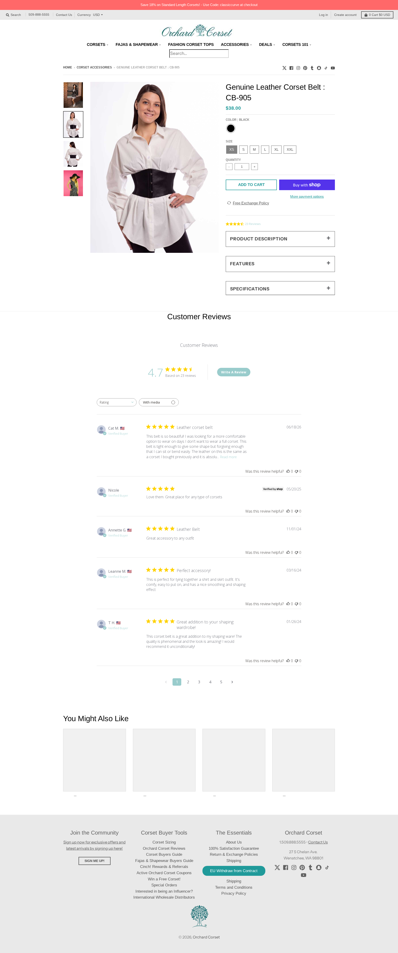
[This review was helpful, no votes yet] (288, 471)
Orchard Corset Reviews (164, 848)
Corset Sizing (164, 842)
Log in (323, 15)
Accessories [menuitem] (235, 44)
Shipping (233, 881)
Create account (345, 15)
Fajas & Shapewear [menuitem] (137, 44)
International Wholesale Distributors (164, 897)
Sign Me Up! (95, 861)
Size (229, 141)
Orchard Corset (206, 937)
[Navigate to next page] (232, 682)
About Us (234, 842)
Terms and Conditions (233, 887)
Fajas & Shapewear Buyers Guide (164, 861)
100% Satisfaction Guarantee (234, 848)
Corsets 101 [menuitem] (295, 44)
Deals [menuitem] (265, 44)
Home (67, 67)
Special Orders (164, 885)
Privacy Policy (233, 893)
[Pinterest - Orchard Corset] (305, 67)
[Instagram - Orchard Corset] (298, 67)
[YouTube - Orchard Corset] (333, 67)
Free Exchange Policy (251, 203)
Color (237, 119)
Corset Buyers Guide (164, 854)
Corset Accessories (94, 67)
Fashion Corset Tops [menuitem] (191, 44)
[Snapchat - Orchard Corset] (319, 67)
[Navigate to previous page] (165, 682)
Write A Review (233, 372)
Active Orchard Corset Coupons (164, 873)
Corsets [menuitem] (96, 44)
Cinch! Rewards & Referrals (164, 866)
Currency (84, 15)
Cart (379, 15)
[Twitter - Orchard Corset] (284, 67)
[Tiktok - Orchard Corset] (326, 67)
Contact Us (64, 15)
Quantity (233, 160)
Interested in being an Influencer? (164, 891)
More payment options (307, 196)
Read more (228, 457)
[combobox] (117, 402)
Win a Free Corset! (164, 879)
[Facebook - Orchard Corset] (291, 67)
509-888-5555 (39, 14)
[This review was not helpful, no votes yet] (296, 471)
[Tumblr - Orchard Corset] (312, 67)
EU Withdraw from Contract (234, 871)
